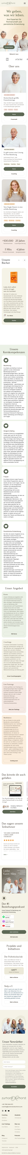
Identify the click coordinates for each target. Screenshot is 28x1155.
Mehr (5, 854)
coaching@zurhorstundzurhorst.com (12, 1106)
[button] (14, 1086)
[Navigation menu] (25, 3)
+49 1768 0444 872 (7, 1104)
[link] (14, 977)
